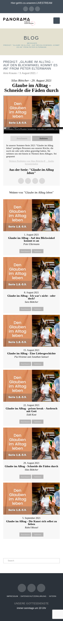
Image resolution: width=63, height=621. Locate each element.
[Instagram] (37, 8)
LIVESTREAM (44, 3)
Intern (52, 596)
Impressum (12, 596)
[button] (56, 20)
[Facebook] (25, 8)
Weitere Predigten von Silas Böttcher (26, 161)
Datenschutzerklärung (33, 596)
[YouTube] (31, 8)
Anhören (43, 138)
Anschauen (22, 138)
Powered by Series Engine (31, 546)
